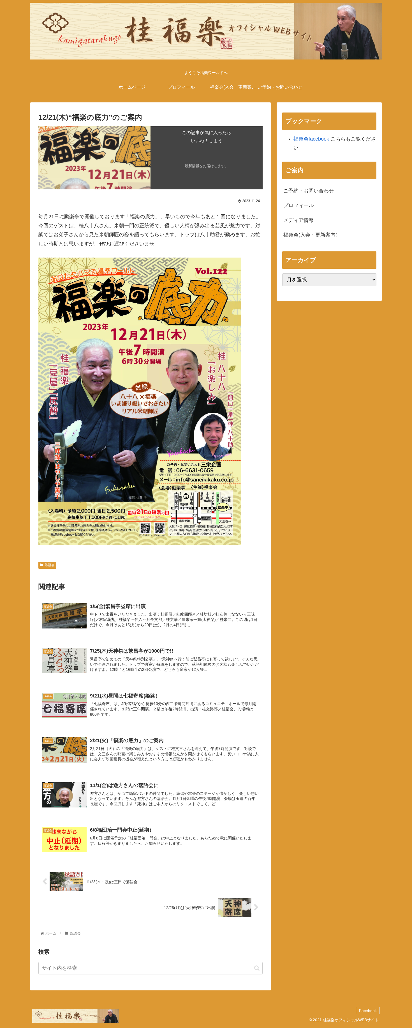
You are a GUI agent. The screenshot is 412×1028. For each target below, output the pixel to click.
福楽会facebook (311, 139)
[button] (257, 968)
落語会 (50, 565)
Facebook (368, 1010)
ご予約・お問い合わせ (308, 191)
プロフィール (298, 205)
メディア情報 (298, 220)
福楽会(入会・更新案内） (312, 235)
